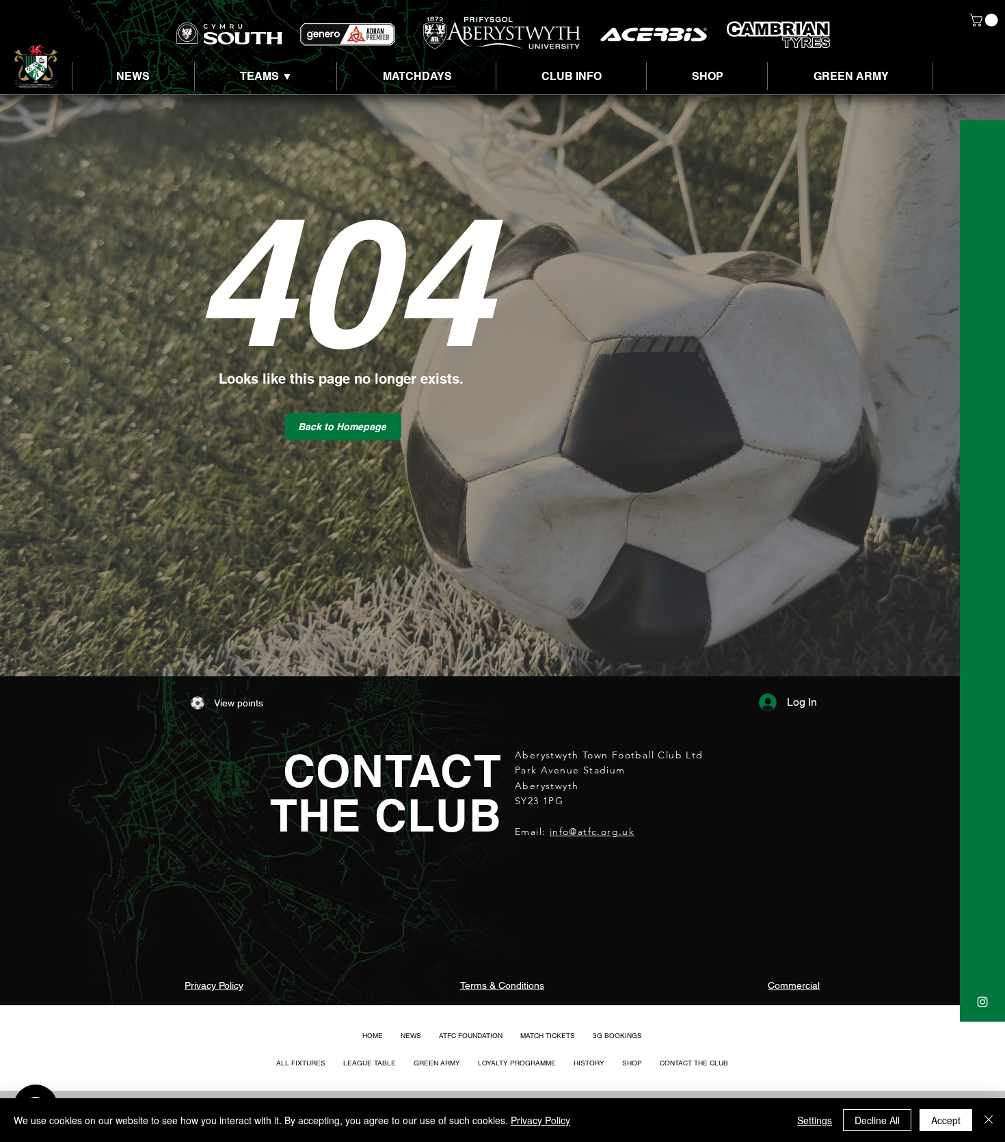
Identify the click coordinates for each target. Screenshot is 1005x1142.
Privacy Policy (540, 1120)
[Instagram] (982, 1002)
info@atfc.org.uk (592, 831)
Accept (946, 1120)
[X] (982, 1029)
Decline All (877, 1120)
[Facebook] (982, 1056)
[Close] (988, 1120)
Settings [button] (814, 1120)
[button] (985, 20)
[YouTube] (982, 1084)
